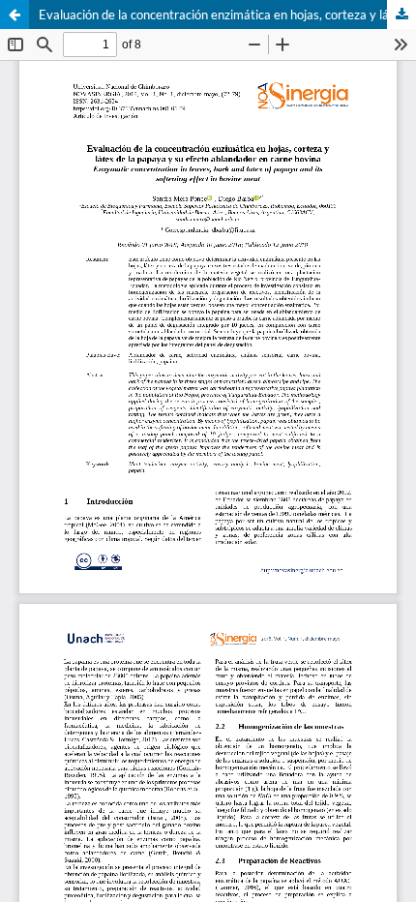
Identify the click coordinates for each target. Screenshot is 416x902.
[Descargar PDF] (401, 14)
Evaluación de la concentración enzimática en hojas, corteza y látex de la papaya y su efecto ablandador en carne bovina (227, 14)
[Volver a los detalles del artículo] (14, 14)
